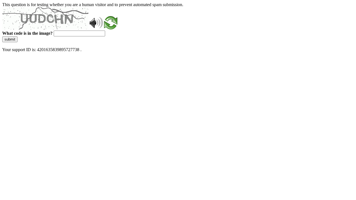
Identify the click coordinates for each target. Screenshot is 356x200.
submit (9, 39)
